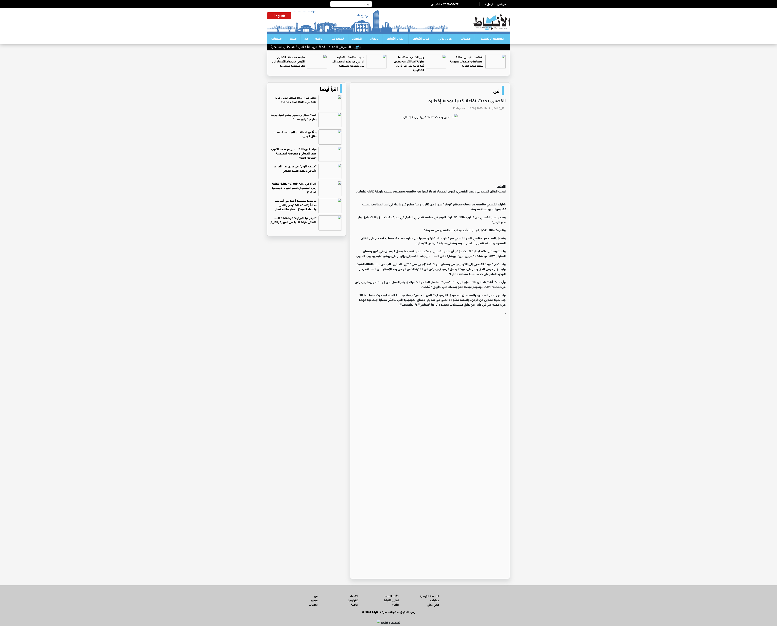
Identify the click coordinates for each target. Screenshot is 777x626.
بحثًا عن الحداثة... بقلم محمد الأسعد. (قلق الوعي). (295, 133)
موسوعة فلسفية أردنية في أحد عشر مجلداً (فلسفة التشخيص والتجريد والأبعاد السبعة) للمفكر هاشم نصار (295, 204)
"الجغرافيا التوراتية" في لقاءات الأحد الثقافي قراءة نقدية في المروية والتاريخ (293, 219)
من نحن (501, 4)
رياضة (319, 39)
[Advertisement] (430, 153)
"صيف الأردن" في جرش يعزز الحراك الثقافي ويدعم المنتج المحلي (295, 168)
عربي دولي (445, 39)
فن (306, 39)
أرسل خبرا (487, 4)
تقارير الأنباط (395, 39)
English (279, 16)
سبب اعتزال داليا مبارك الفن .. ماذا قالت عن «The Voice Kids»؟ (295, 99)
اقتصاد (357, 39)
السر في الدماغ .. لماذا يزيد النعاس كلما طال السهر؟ (334, 47)
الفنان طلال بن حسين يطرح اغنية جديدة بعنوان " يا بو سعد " (293, 116)
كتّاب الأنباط (421, 39)
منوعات (276, 39)
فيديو (293, 39)
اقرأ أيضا (329, 88)
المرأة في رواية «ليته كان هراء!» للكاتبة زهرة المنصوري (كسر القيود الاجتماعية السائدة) (294, 187)
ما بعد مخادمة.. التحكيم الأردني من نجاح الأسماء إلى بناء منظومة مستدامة (348, 61)
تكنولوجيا (337, 39)
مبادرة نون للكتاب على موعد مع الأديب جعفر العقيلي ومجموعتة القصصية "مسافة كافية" (293, 153)
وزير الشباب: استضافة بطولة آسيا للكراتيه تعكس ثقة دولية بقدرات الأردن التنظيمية (409, 63)
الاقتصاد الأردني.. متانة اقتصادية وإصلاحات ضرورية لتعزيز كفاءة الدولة (466, 61)
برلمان (374, 39)
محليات (465, 39)
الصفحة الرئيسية (492, 39)
